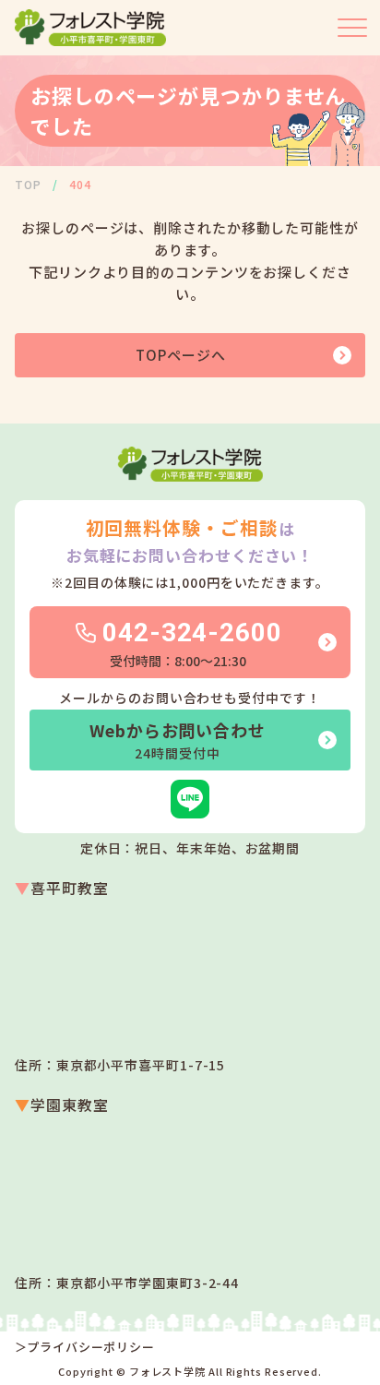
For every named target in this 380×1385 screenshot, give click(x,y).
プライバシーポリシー (91, 1347)
